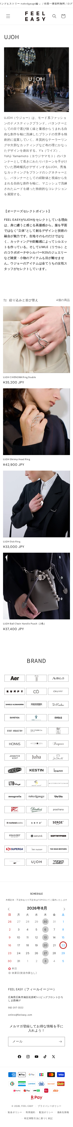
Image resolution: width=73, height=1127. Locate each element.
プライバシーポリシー (49, 1106)
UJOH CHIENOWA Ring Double (19, 377)
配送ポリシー (46, 1112)
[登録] (60, 1041)
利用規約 (30, 1112)
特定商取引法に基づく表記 (38, 1118)
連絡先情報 (63, 1112)
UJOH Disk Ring (11, 541)
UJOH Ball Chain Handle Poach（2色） (24, 623)
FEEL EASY (27, 1106)
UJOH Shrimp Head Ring (16, 459)
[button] (8, 16)
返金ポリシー (15, 1112)
